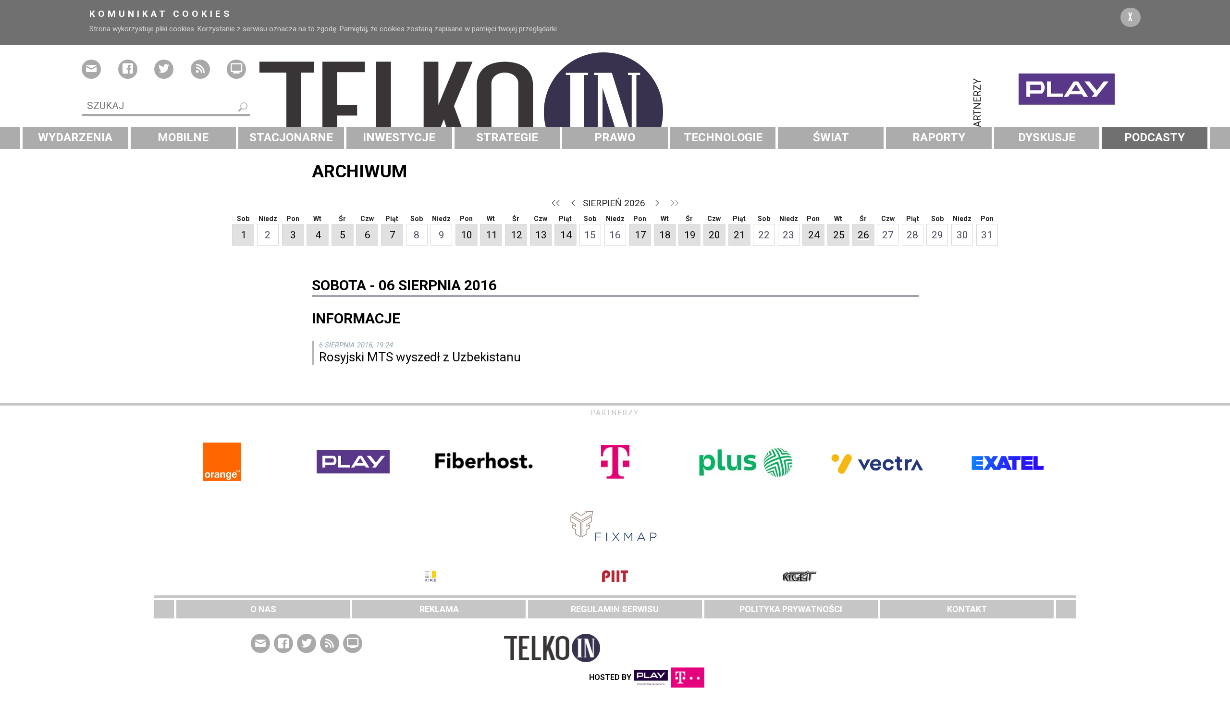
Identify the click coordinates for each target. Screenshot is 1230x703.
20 (714, 235)
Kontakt (967, 609)
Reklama (439, 609)
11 (491, 235)
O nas (263, 609)
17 (640, 235)
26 (863, 235)
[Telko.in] (615, 112)
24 (814, 235)
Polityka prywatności (790, 609)
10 (466, 235)
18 (665, 235)
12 (516, 235)
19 (690, 235)
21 (739, 235)
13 (541, 235)
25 (839, 235)
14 (566, 235)
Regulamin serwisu (615, 609)
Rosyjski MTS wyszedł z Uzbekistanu (420, 357)
